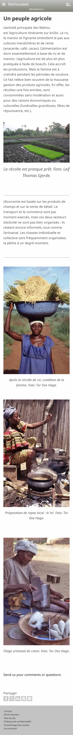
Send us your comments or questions (32, 674)
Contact (8, 711)
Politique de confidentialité (17, 721)
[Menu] (6, 5)
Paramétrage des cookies (16, 725)
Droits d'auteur (11, 714)
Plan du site (10, 718)
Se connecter (10, 728)
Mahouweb (18, 4)
